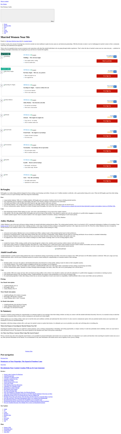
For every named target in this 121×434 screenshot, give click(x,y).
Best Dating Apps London (10, 389)
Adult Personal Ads (9, 376)
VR (5, 33)
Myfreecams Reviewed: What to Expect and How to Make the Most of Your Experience (26, 401)
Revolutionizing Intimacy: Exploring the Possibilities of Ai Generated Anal (23, 399)
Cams (5, 30)
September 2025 (8, 429)
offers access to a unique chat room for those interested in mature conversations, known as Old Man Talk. (88, 206)
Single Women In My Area (11, 382)
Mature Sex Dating (9, 380)
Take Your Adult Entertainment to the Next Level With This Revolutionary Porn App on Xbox (28, 393)
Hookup (6, 413)
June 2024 (6, 432)
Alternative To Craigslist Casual (12, 386)
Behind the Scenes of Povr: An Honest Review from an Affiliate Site (21, 395)
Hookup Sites (7, 25)
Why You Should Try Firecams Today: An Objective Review (19, 392)
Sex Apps (6, 418)
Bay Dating (4, 4)
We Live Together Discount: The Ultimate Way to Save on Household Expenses (24, 402)
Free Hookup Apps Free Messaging (13, 385)
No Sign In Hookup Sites (10, 390)
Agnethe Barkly (28, 41)
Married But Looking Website (11, 388)
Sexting (6, 31)
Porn (5, 27)
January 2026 (7, 427)
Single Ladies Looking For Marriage (13, 374)
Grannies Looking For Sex (11, 379)
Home (5, 24)
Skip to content (4, 1)
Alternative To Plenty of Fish (11, 377)
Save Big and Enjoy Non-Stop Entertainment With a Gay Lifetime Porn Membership (25, 398)
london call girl (4, 226)
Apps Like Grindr (8, 383)
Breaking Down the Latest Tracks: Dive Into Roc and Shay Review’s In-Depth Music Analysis (28, 396)
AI (4, 28)
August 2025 (7, 430)
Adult (5, 409)
